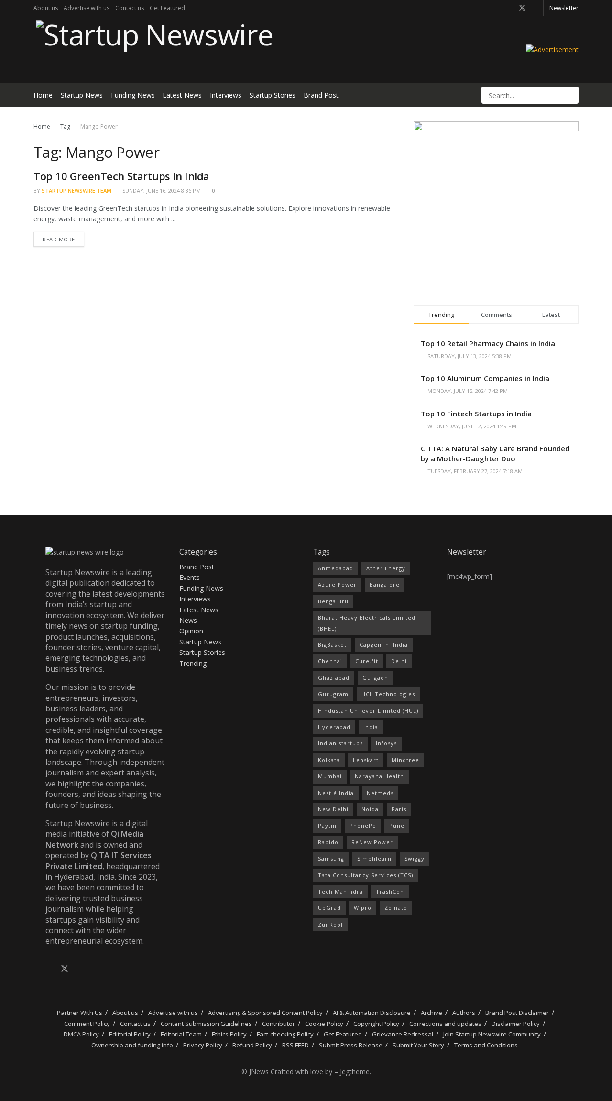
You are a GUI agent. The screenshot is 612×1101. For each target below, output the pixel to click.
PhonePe (363, 825)
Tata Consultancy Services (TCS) (365, 875)
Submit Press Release (350, 1045)
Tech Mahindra (340, 891)
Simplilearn (374, 858)
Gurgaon (375, 677)
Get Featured (167, 8)
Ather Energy (385, 568)
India (370, 726)
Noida (370, 809)
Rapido (328, 842)
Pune (396, 825)
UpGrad (329, 907)
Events (189, 577)
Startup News (82, 94)
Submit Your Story (418, 1045)
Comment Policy (87, 1023)
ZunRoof (330, 924)
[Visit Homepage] (153, 49)
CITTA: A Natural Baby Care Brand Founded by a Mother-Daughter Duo (495, 453)
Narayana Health (379, 776)
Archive (431, 1012)
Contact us (129, 8)
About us (45, 8)
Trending (193, 663)
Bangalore (385, 584)
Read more (63, 237)
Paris (399, 809)
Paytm (327, 825)
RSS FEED (295, 1045)
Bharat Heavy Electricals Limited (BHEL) (366, 623)
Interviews (225, 94)
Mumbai (330, 776)
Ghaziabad (334, 677)
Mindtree (405, 759)
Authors (463, 1012)
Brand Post (321, 94)
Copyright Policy (376, 1023)
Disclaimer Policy (516, 1023)
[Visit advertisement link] (552, 49)
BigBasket (332, 644)
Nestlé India (336, 792)
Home (43, 94)
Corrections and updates (445, 1023)
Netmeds (380, 792)
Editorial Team (181, 1034)
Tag (65, 126)
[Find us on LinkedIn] (534, 8)
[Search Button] (570, 95)
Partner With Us (78, 1012)
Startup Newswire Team (76, 190)
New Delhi (333, 809)
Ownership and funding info (132, 1045)
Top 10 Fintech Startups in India (476, 413)
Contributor (278, 1023)
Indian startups (340, 743)
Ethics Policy (229, 1034)
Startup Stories (272, 94)
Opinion (191, 630)
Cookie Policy (324, 1023)
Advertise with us (86, 8)
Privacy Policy (202, 1045)
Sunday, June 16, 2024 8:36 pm (161, 190)
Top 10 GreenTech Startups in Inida (121, 176)
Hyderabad (334, 726)
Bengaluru (333, 601)
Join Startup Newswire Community (492, 1034)
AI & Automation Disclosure (372, 1012)
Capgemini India (384, 644)
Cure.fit (366, 661)
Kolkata (329, 759)
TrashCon (390, 891)
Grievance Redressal (402, 1034)
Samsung (331, 858)
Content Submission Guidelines (206, 1023)
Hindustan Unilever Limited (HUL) (368, 710)
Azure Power (337, 584)
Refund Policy (252, 1045)
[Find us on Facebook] (509, 8)
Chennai (330, 661)
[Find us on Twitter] (522, 8)
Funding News (133, 94)
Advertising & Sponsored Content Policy (265, 1012)
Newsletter (564, 8)
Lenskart (366, 759)
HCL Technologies (388, 694)
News (188, 620)
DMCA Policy (81, 1034)
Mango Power (99, 126)
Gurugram (333, 694)
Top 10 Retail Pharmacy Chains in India (488, 343)
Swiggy (414, 858)
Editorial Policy (130, 1034)
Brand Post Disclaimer (517, 1012)
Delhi (399, 661)
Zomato (395, 907)
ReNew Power (372, 842)
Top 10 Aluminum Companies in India (485, 378)
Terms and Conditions (486, 1045)
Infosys (386, 743)
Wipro (363, 907)
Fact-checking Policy (285, 1034)
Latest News (182, 94)
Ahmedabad (335, 568)
